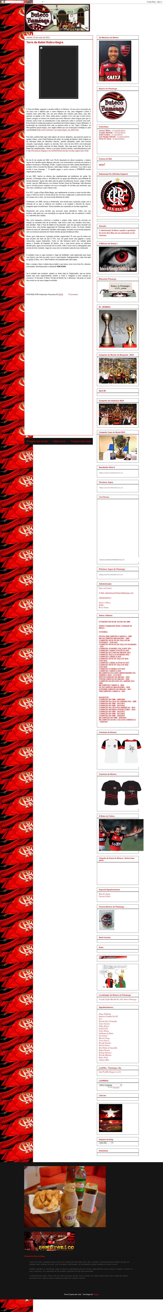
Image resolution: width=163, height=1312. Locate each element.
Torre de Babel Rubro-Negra (44, 42)
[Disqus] (58, 333)
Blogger (96, 1294)
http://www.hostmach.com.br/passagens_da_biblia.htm (58, 130)
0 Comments (73, 294)
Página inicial (59, 441)
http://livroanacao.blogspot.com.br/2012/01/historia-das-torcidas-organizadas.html (58, 151)
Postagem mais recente (37, 441)
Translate (116, 1087)
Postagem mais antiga (81, 441)
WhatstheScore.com (117, 473)
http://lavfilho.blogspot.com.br (110, 1072)
